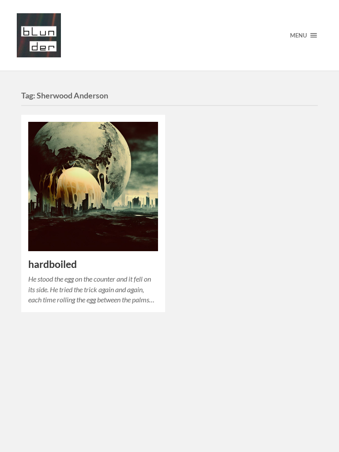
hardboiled (52, 264)
